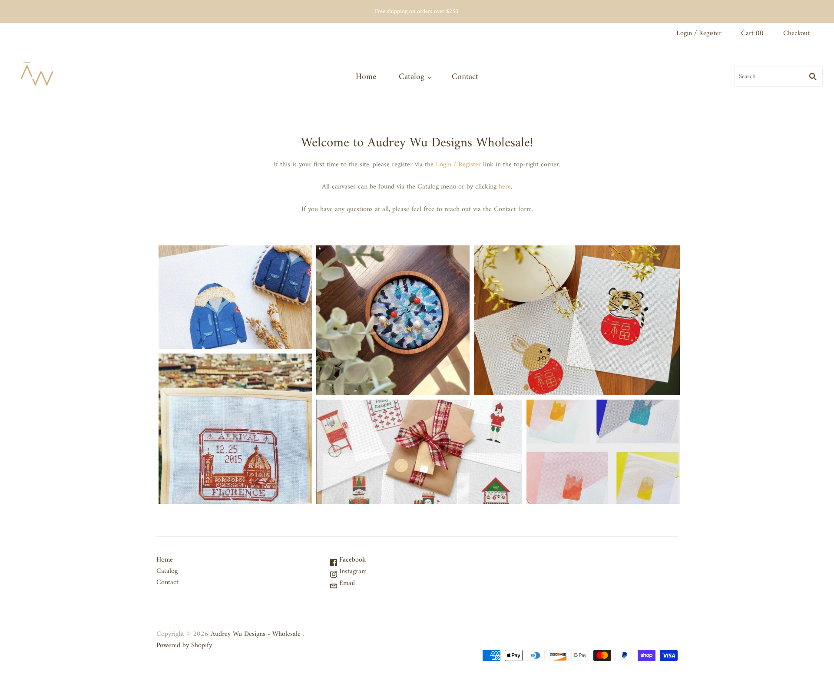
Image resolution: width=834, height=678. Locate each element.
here (505, 187)
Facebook (351, 560)
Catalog (411, 76)
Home (366, 76)
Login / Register (698, 33)
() (752, 33)
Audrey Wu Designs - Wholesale (256, 634)
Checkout (796, 33)
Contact (465, 76)
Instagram (352, 572)
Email (346, 583)
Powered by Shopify (184, 645)
